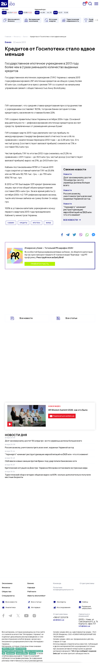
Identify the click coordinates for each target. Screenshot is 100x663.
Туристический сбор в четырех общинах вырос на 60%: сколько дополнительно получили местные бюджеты (48, 476)
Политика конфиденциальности (63, 588)
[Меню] (96, 4)
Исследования (63, 607)
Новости (67, 174)
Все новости (70, 220)
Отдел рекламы (87, 583)
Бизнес (30, 583)
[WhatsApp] (87, 234)
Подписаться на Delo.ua (63, 416)
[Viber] (80, 234)
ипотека (36, 223)
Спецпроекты (8, 595)
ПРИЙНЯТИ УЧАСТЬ (40, 264)
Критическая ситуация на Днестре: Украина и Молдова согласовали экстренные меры (46, 468)
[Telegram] (67, 234)
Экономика (7, 583)
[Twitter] (74, 234)
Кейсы (85, 602)
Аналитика (10, 607)
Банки (8, 42)
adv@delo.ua (58, 620)
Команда (57, 583)
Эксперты (61, 602)
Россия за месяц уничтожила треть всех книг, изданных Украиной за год (78, 196)
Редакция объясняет (87, 607)
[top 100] (12, 3)
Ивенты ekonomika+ (36, 595)
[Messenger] (93, 234)
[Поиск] (90, 4)
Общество (6, 591)
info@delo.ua (84, 626)
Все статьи (71, 318)
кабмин (11, 223)
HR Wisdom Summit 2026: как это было (68, 410)
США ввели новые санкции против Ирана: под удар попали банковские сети (41, 461)
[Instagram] (34, 615)
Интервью (35, 607)
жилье (48, 223)
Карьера (31, 587)
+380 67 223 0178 (60, 617)
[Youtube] (26, 615)
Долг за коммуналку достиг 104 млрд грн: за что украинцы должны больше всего (77, 181)
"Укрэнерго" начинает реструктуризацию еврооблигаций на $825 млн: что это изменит (77, 211)
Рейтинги (31, 591)
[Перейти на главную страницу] (4, 3)
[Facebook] (62, 234)
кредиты (23, 223)
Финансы (6, 587)
